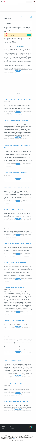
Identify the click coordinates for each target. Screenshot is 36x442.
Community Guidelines (14, 429)
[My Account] (34, 1)
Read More (18, 112)
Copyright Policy (12, 428)
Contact (2, 429)
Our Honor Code (13, 431)
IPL (1, 4)
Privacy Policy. (15, 438)
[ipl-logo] (4, 2)
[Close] (34, 433)
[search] (31, 2)
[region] (18, 437)
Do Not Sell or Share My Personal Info (17, 440)
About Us (2, 428)
